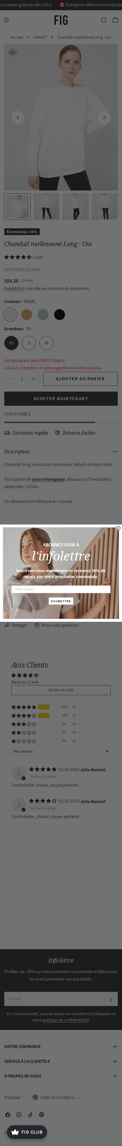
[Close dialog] (118, 528)
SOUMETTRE (61, 601)
